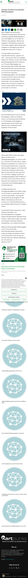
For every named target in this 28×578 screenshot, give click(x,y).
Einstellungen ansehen (14, 297)
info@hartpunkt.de (9, 559)
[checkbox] (3, 575)
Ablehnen (14, 293)
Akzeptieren (14, 289)
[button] (26, 278)
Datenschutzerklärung (16, 299)
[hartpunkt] (14, 1)
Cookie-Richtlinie (6, 299)
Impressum (24, 299)
